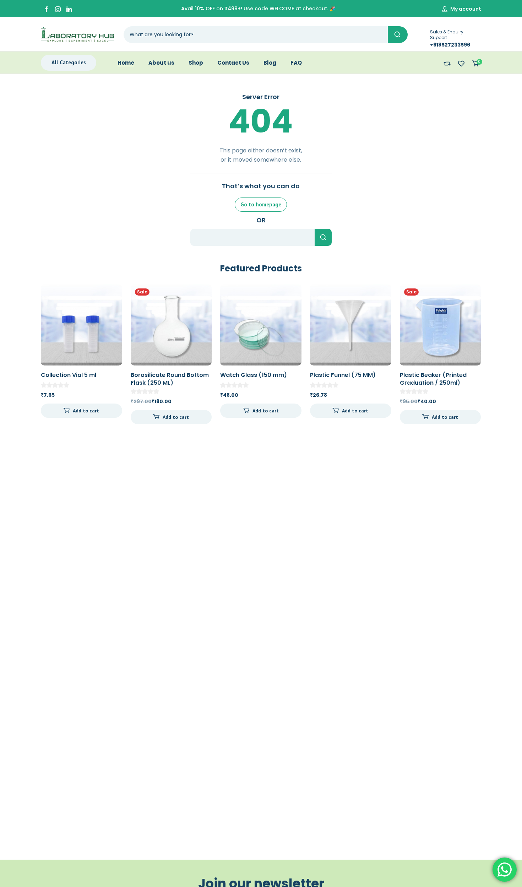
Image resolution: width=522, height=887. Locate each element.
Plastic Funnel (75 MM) (343, 375)
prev (31, 352)
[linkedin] (69, 9)
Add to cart (86, 410)
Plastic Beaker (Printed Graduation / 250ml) (433, 379)
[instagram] (58, 9)
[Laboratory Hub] (77, 34)
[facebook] (46, 9)
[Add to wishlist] (110, 295)
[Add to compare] (110, 309)
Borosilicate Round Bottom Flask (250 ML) (170, 379)
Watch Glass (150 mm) (253, 375)
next (490, 352)
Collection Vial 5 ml (68, 375)
